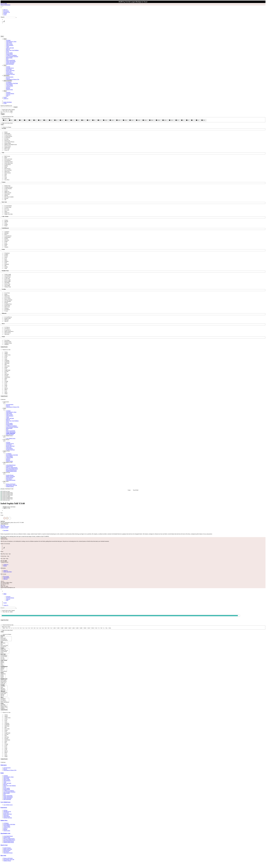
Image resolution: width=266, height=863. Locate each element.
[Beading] (4, 669)
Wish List (5, 9)
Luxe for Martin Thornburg (12, 427)
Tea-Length (7, 285)
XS (178, 120)
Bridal (6, 132)
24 (78, 120)
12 (45, 120)
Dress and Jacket (8, 159)
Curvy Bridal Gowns (10, 438)
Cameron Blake (9, 457)
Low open (7, 210)
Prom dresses (9, 478)
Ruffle (6, 244)
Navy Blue (7, 366)
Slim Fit (6, 321)
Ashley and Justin (10, 418)
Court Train (7, 278)
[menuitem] (134, 9)
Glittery (6, 220)
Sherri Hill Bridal (10, 434)
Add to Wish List (4, 523)
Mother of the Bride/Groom (11, 144)
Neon (6, 223)
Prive (7, 429)
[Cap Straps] (4, 704)
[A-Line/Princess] (4, 692)
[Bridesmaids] (6, 638)
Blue (6, 364)
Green (6, 356)
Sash (6, 245)
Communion (7, 137)
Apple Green (7, 354)
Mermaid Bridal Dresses (11, 470)
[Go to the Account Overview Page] (1, 7)
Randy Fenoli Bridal (10, 430)
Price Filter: (5, 111)
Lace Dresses (8, 160)
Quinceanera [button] (6, 401)
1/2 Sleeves (7, 327)
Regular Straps (8, 341)
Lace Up (7, 208)
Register (5, 13)
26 (83, 120)
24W (139, 120)
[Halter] (4, 687)
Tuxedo (5, 602)
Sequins (6, 247)
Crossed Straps (8, 207)
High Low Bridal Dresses (11, 467)
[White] (10, 518)
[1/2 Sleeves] (5, 698)
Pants (6, 167)
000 (5, 120)
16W (112, 120)
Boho (6, 157)
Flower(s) (7, 240)
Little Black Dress (9, 161)
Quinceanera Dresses (10, 480)
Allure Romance (9, 415)
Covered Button (8, 205)
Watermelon (7, 377)
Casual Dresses (8, 134)
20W (125, 120)
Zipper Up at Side (9, 214)
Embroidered (7, 237)
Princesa (8, 405)
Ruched (6, 198)
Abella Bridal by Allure (11, 412)
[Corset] (5, 652)
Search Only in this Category (8, 109)
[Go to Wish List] (2, 6)
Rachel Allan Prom (10, 446)
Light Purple (7, 370)
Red (6, 379)
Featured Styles (9, 466)
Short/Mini (7, 282)
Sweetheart (7, 309)
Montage (8, 459)
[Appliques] (4, 667)
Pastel (6, 225)
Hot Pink (7, 374)
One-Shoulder (8, 301)
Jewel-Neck (7, 297)
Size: (2, 512)
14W (106, 120)
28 (89, 120)
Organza (6, 261)
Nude (6, 385)
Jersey (6, 257)
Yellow (6, 352)
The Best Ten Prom (10, 449)
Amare (7, 417)
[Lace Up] (4, 657)
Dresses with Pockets (10, 484)
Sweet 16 (7, 150)
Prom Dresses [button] (6, 439)
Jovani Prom (9, 444)
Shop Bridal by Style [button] (7, 462)
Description (5, 530)
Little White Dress (9, 163)
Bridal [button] (4, 408)
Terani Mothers (9, 456)
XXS (171, 120)
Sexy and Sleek (8, 170)
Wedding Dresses (10, 486)
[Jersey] (3, 677)
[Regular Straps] (4, 706)
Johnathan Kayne (10, 443)
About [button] (4, 593)
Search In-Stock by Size (8, 116)
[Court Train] (4, 683)
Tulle (6, 268)
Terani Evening (9, 461)
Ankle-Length (8, 274)
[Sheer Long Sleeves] (5, 702)
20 (67, 120)
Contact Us (5, 564)
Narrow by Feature (7, 127)
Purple (6, 367)
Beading (6, 233)
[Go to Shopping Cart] (1, 6)
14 (51, 120)
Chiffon (6, 254)
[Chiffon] (3, 675)
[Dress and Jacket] (4, 645)
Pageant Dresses (9, 477)
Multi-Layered (8, 192)
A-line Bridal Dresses (11, 465)
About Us (5, 570)
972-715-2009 (4, 3)
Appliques (7, 231)
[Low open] (4, 659)
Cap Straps (7, 340)
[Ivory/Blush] (4, 518)
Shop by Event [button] (6, 472)
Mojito (6, 353)
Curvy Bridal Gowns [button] (8, 435)
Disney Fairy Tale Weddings (12, 420)
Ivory (6, 384)
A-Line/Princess (8, 317)
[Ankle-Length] (4, 680)
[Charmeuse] (3, 674)
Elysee (7, 422)
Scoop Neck (7, 305)
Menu (2, 36)
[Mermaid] (4, 694)
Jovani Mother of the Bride (12, 454)
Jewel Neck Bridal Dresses (12, 468)
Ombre (6, 224)
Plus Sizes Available (9, 196)
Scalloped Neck (8, 304)
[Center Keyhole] (5, 651)
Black (6, 389)
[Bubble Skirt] (5, 649)
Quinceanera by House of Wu (12, 407)
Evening (6, 139)
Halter (6, 294)
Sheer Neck (7, 306)
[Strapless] (4, 708)
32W (165, 120)
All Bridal (8, 410)
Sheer (6, 211)
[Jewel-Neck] (4, 689)
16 (56, 120)
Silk (5, 265)
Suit (5, 175)
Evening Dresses (9, 475)
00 (11, 120)
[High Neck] (4, 688)
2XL (204, 120)
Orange (6, 381)
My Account (6, 11)
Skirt (6, 174)
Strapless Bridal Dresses (11, 471)
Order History (6, 577)
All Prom (8, 442)
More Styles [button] (6, 481)
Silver (6, 392)
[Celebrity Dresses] (5, 650)
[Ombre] (2, 665)
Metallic (6, 221)
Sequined (7, 264)
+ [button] (4, 403)
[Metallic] (2, 662)
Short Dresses (8, 172)
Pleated (6, 195)
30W (158, 120)
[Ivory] (7, 518)
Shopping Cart (6, 12)
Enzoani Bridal (9, 424)
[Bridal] (6, 637)
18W (119, 120)
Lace (6, 242)
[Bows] (4, 670)
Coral (6, 382)
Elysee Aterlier (9, 423)
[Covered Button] (4, 655)
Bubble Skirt (7, 185)
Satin (6, 262)
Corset (6, 190)
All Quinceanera (9, 404)
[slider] (239, 616)
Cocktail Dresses (8, 136)
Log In (4, 14)
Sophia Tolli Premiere (11, 432)
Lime (6, 357)
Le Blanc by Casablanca (11, 425)
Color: (2, 515)
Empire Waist (8, 318)
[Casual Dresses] (6, 639)
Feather (6, 238)
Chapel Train (7, 277)
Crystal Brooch (8, 236)
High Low (7, 191)
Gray (6, 391)
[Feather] (3, 676)
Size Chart (3, 525)
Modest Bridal (9, 428)
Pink (6, 373)
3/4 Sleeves (7, 328)
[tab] (134, 404)
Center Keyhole (8, 188)
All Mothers (8, 453)
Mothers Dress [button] (6, 451)
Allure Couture (9, 414)
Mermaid (7, 319)
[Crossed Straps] (4, 656)
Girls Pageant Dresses (9, 141)
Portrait (6, 302)
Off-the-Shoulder (8, 299)
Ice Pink (6, 371)
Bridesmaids (7, 133)
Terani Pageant (9, 448)
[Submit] (16, 17)
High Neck (7, 295)
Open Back (7, 194)
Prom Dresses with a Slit (11, 485)
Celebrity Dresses (8, 187)
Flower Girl (7, 140)
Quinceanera (7, 147)
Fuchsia (6, 375)
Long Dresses (8, 164)
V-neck (6, 311)
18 (62, 120)
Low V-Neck (8, 298)
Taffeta (6, 267)
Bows (6, 234)
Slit (5, 199)
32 (100, 120)
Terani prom (8, 447)
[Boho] (4, 644)
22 (72, 120)
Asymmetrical (8, 275)
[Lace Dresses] (4, 646)
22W (132, 120)
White (6, 393)
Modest (6, 166)
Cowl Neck (7, 293)
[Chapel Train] (4, 682)
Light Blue (7, 361)
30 (94, 120)
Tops (6, 177)
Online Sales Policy (5, 526)
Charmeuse (7, 253)
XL (198, 120)
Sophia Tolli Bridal (10, 433)
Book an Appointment (5, 4)
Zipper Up (7, 212)
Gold (6, 386)
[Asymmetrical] (4, 681)
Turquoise (7, 360)
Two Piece (7, 179)
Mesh (6, 260)
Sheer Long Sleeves (9, 331)
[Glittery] (2, 661)
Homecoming (8, 143)
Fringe (6, 241)
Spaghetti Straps (8, 343)
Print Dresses (7, 168)
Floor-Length (8, 280)
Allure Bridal (9, 413)
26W (145, 120)
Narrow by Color (6, 349)
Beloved (8, 419)
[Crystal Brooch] (4, 671)
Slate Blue (7, 363)
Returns (5, 565)
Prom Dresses (8, 146)
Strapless (7, 308)
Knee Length (7, 281)
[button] (5, 39)
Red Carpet (7, 148)
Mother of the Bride (10, 476)
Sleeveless (7, 334)
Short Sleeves (8, 332)
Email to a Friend (4, 527)
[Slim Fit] (4, 696)
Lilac (6, 368)
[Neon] (2, 664)
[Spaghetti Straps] (4, 707)
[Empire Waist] (4, 693)
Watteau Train (8, 286)
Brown (6, 388)
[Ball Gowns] (4, 643)
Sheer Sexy (7, 171)
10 (40, 120)
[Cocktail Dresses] (6, 640)
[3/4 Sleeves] (5, 699)
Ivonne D (8, 458)
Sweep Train (7, 284)
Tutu (6, 178)
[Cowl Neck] (4, 686)
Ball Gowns (7, 156)
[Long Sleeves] (5, 701)
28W (152, 120)
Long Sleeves (8, 330)
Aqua (6, 359)
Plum (6, 378)
